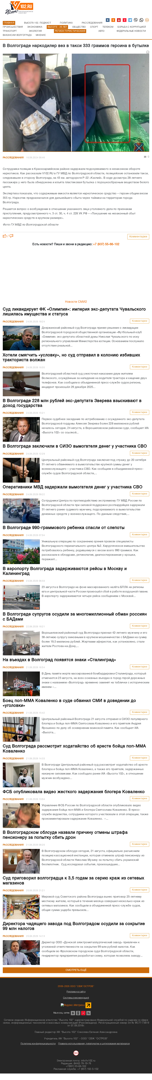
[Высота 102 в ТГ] (130, 20)
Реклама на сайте (76, 992)
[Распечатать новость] (147, 52)
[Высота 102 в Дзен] (125, 20)
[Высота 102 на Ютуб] (119, 20)
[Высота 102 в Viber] (136, 20)
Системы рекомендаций (76, 998)
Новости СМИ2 (76, 302)
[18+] (147, 20)
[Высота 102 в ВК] (108, 20)
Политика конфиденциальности (38, 1044)
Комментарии (138, 237)
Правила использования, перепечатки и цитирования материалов (94, 1044)
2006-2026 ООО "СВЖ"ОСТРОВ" (76, 986)
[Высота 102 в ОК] (113, 20)
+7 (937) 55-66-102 (106, 244)
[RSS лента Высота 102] (88, 1013)
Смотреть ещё (76, 970)
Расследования (13, 158)
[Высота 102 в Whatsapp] (142, 20)
